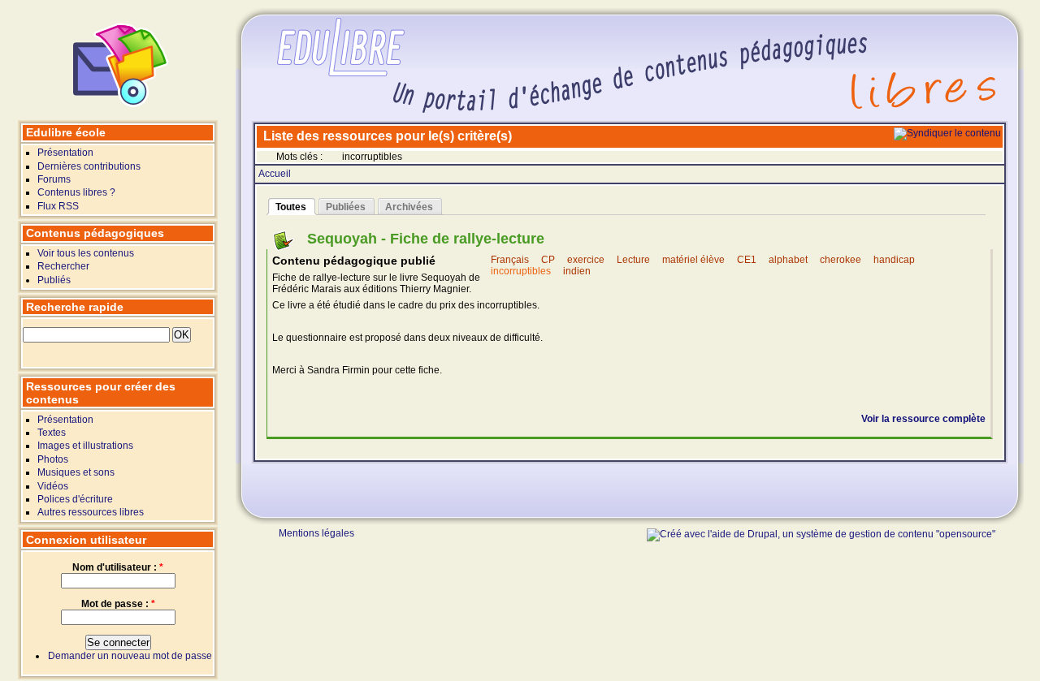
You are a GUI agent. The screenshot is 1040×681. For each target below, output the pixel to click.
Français (510, 259)
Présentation (65, 152)
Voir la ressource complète (923, 419)
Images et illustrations (85, 445)
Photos (52, 459)
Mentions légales (316, 534)
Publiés (54, 280)
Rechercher (63, 266)
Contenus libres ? (76, 192)
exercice (585, 259)
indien (577, 271)
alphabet (788, 259)
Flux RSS (58, 206)
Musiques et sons (76, 472)
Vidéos (52, 486)
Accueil (274, 173)
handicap (894, 259)
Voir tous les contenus (85, 253)
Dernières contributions (89, 166)
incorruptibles (521, 271)
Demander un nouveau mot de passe (130, 656)
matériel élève (693, 259)
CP (548, 259)
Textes (51, 432)
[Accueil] (122, 110)
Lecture (633, 259)
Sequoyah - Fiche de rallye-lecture (425, 239)
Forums (54, 179)
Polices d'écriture (75, 499)
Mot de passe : (118, 604)
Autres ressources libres (90, 512)
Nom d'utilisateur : (117, 567)
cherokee (840, 259)
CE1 (746, 259)
